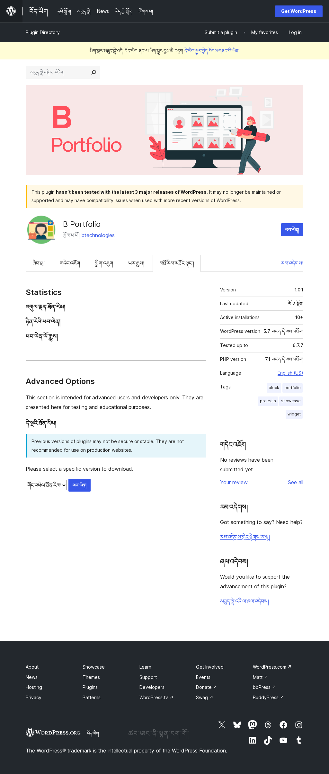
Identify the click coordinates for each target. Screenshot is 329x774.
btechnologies (98, 235)
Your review (234, 482)
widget (294, 414)
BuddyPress (268, 697)
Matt (260, 677)
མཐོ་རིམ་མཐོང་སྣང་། (176, 263)
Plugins (90, 687)
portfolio (292, 387)
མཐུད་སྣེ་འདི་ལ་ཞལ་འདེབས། (244, 601)
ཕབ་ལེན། (292, 229)
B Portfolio (82, 224)
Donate (206, 687)
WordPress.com (272, 667)
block (274, 387)
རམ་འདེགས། (292, 263)
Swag (204, 697)
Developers (151, 687)
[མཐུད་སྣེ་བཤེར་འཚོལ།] (93, 72)
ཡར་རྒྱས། (136, 263)
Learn (145, 667)
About (32, 667)
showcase (291, 400)
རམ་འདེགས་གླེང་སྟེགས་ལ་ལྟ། (245, 537)
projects (268, 400)
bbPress (264, 687)
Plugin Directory (43, 32)
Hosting (34, 687)
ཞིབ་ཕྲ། (38, 263)
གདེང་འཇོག (70, 263)
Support (148, 677)
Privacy (33, 697)
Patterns (92, 697)
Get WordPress (298, 11)
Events (203, 677)
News (32, 677)
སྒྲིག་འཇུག (104, 263)
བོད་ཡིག (93, 733)
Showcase (94, 667)
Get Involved (210, 667)
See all (295, 482)
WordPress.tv (156, 697)
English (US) (290, 373)
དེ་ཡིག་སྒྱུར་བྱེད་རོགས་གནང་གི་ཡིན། (211, 50)
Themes (91, 677)
